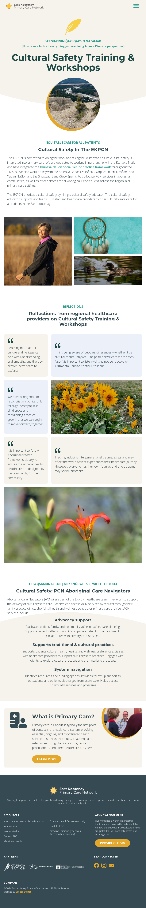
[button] (136, 6)
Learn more (46, 759)
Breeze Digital (23, 892)
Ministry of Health (13, 841)
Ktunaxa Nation (11, 826)
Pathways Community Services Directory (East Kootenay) (65, 833)
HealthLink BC (56, 826)
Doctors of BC (10, 836)
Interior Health (11, 831)
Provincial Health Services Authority (67, 821)
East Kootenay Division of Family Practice (24, 821)
